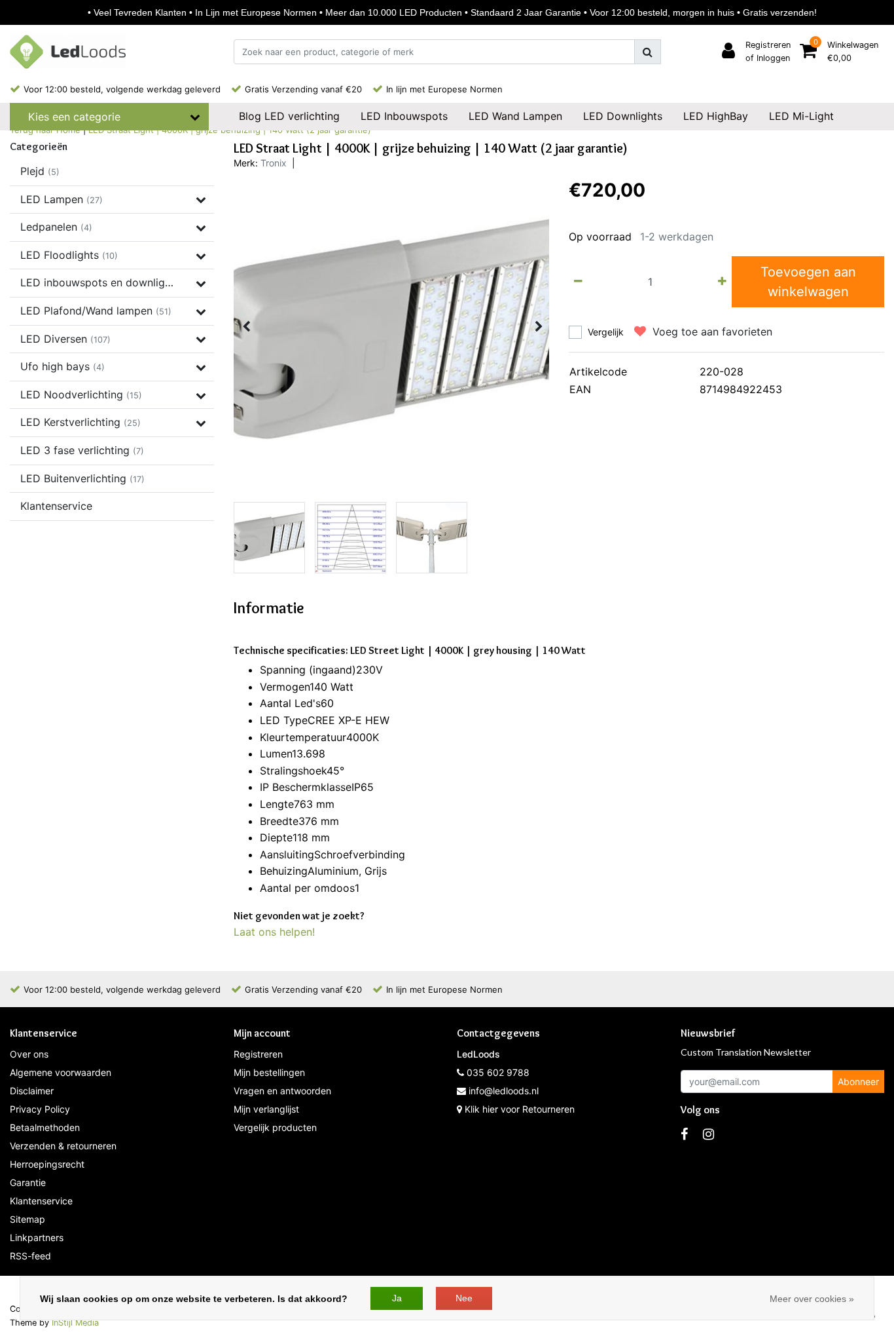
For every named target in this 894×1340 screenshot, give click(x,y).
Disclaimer (32, 1090)
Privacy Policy (40, 1109)
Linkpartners (36, 1237)
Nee (464, 1298)
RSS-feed (30, 1255)
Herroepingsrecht (47, 1164)
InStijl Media (75, 1323)
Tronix (273, 162)
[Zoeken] (648, 52)
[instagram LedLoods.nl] (708, 1134)
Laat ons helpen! (274, 931)
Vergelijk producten (275, 1127)
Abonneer (858, 1081)
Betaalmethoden (45, 1127)
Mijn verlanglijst (266, 1109)
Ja (397, 1298)
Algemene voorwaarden (60, 1072)
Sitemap (27, 1219)
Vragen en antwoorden (282, 1090)
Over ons (29, 1054)
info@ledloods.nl (504, 1090)
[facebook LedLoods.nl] (684, 1134)
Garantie (28, 1182)
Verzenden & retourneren (63, 1145)
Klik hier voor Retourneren (520, 1109)
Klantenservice (41, 1200)
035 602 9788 (496, 1072)
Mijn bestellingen (269, 1072)
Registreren (258, 1054)
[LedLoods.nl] (68, 52)
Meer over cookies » (812, 1298)
